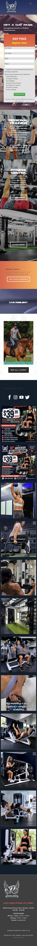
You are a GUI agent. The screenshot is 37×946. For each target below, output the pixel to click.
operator (13, 332)
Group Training (11, 89)
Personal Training (12, 87)
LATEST (25, 903)
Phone (7, 64)
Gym (14, 334)
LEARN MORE (18, 148)
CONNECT (31, 903)
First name (8, 48)
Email (6, 58)
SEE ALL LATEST (18, 370)
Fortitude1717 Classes (13, 85)
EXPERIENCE (19, 903)
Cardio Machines (11, 76)
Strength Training (12, 78)
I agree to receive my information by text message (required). (19, 71)
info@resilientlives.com (18, 937)
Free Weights (10, 81)
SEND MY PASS (19, 94)
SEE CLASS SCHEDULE (18, 279)
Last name (8, 53)
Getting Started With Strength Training (18, 328)
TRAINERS (12, 903)
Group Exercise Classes (13, 83)
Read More (18, 357)
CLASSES (6, 903)
